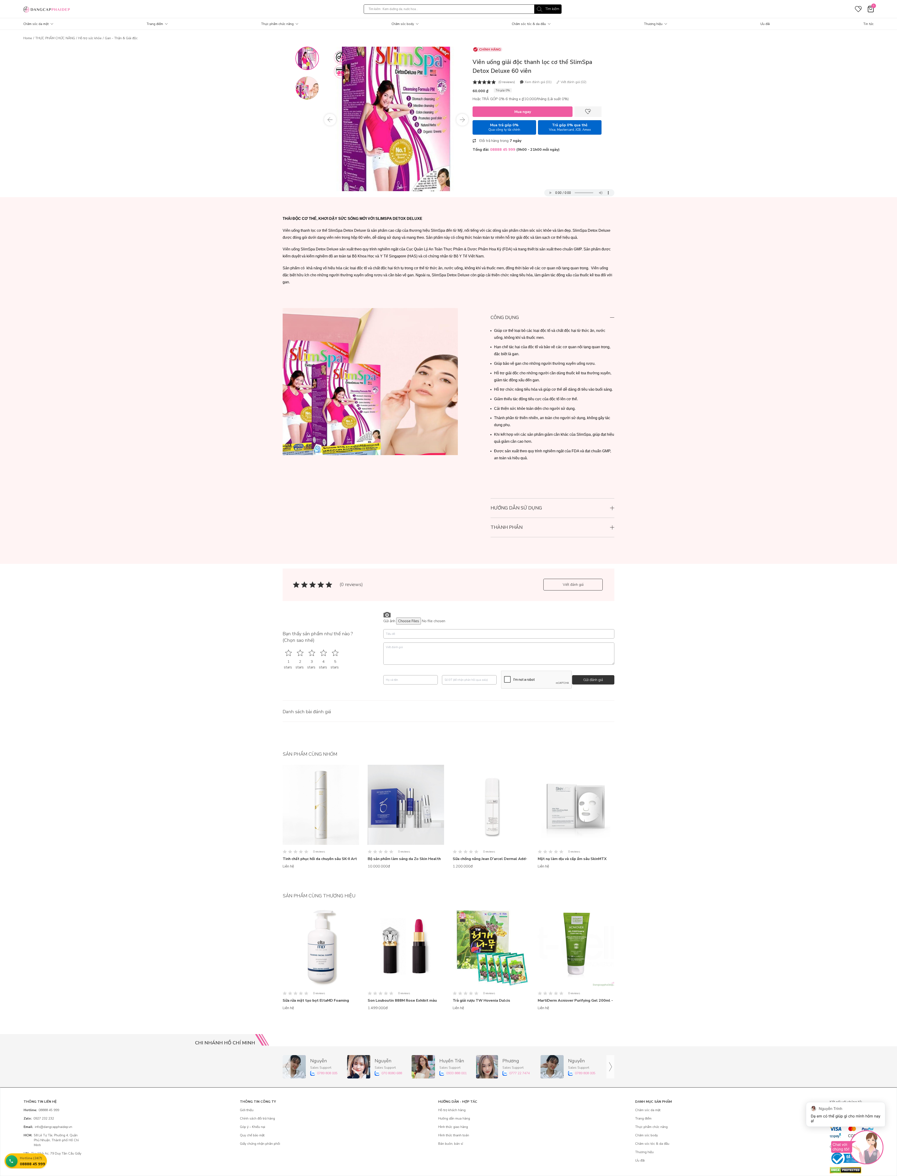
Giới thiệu (246, 1110)
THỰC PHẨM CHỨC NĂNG (55, 38)
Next (462, 120)
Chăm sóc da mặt (36, 24)
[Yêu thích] (588, 111)
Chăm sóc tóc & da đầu (529, 24)
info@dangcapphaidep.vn (48, 1127)
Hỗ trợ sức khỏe (90, 38)
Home (27, 38)
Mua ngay (522, 111)
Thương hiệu (653, 24)
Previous (330, 120)
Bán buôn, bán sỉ (450, 1143)
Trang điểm (154, 24)
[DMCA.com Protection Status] (851, 1170)
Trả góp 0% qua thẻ (570, 127)
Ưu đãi (765, 24)
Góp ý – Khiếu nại (252, 1127)
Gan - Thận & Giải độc (121, 38)
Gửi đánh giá (593, 679)
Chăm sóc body (403, 24)
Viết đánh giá (573, 584)
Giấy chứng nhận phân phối (260, 1143)
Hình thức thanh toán (453, 1135)
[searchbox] (463, 9)
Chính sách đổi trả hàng (257, 1118)
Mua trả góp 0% (504, 127)
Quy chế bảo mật (252, 1135)
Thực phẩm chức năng (277, 24)
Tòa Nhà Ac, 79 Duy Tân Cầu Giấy (52, 1153)
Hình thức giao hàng (453, 1127)
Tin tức (868, 24)
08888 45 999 (41, 1110)
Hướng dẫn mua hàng (454, 1118)
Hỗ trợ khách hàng (452, 1110)
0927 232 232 (39, 1118)
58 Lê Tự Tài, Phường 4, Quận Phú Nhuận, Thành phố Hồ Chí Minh (51, 1140)
